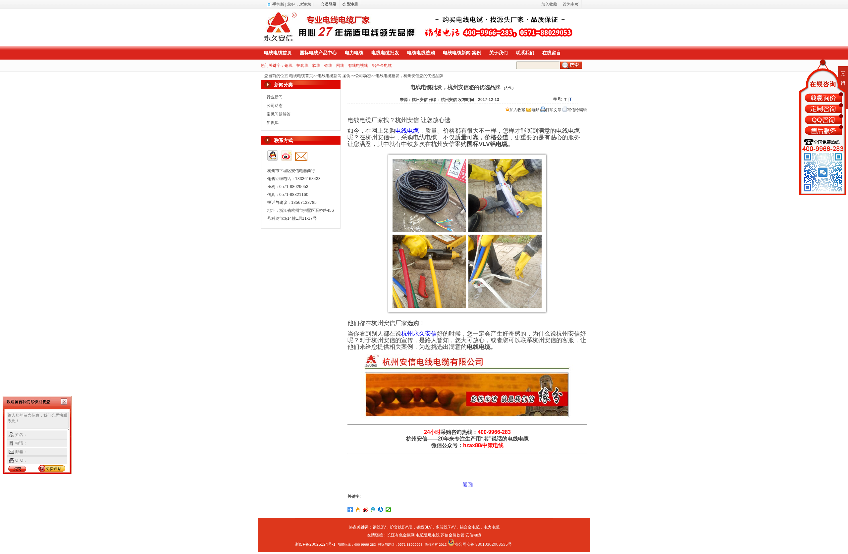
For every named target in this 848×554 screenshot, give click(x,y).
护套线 (302, 65)
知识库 (273, 122)
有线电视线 (358, 65)
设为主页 (571, 4)
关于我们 (498, 52)
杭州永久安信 (419, 333)
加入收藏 (517, 110)
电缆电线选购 (421, 52)
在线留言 (551, 52)
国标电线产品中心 (318, 52)
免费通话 (54, 468)
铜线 (288, 65)
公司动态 (363, 75)
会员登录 (329, 4)
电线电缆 (407, 130)
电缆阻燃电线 (428, 535)
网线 (340, 65)
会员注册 (350, 4)
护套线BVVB (401, 527)
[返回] (467, 484)
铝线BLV (424, 527)
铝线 (328, 65)
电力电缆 (354, 52)
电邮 (535, 110)
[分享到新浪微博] (365, 509)
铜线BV (379, 527)
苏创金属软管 (452, 535)
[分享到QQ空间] (358, 509)
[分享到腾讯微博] (373, 509)
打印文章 (553, 110)
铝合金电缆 (382, 65)
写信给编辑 (577, 110)
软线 (316, 65)
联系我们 (525, 52)
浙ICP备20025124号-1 (315, 544)
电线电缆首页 (278, 52)
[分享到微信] (388, 509)
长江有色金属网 (401, 535)
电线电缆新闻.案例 (462, 52)
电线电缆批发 (385, 52)
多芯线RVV (446, 527)
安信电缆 (473, 535)
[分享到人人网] (381, 509)
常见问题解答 (279, 114)
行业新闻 (275, 97)
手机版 (278, 4)
